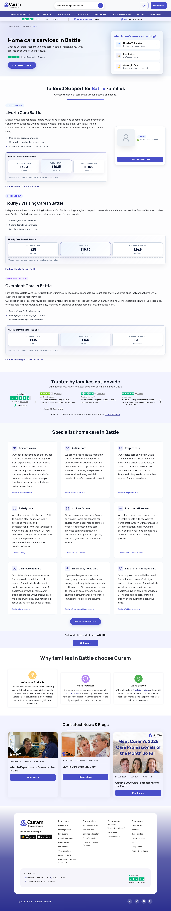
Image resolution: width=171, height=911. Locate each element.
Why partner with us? (116, 828)
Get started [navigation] (158, 5)
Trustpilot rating (141, 690)
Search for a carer (65, 838)
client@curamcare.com (37, 877)
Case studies (137, 834)
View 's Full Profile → (140, 159)
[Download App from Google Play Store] (28, 837)
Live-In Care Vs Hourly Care (79, 766)
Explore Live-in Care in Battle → (22, 186)
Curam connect (114, 836)
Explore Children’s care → (76, 553)
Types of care (42, 14)
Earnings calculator (91, 834)
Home (10, 26)
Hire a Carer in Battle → (85, 621)
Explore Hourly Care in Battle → (22, 268)
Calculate (85, 643)
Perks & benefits (90, 838)
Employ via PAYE (64, 855)
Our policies (137, 846)
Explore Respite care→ (128, 492)
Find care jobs (88, 829)
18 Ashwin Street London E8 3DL (41, 881)
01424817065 (112, 414)
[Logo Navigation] (12, 6)
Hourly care (63, 825)
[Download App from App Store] (44, 837)
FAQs (134, 842)
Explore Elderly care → (22, 553)
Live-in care (63, 834)
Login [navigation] (143, 5)
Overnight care (64, 829)
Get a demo (112, 832)
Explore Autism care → (75, 492)
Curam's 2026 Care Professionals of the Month (137, 784)
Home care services (19, 14)
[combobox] (79, 5)
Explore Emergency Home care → (79, 609)
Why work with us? (90, 825)
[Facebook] (129, 901)
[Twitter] (136, 902)
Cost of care (62, 14)
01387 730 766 (59, 877)
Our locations (100, 14)
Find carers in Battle (22, 65)
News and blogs (138, 838)
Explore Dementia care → (23, 492)
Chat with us (137, 825)
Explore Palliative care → (129, 609)
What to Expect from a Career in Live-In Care (33, 768)
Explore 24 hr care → (21, 609)
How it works (155, 14)
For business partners (121, 14)
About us (140, 14)
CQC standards (71, 693)
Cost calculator (64, 851)
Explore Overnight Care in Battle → (24, 359)
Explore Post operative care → (131, 553)
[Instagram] (143, 901)
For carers (81, 14)
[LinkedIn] (150, 901)
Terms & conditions (140, 851)
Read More (33, 777)
